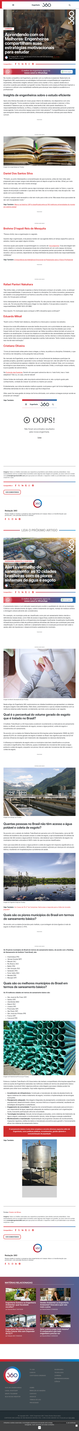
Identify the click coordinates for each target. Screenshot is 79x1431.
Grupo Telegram (11, 1393)
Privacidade (34, 1402)
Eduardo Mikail (12, 316)
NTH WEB (72, 1418)
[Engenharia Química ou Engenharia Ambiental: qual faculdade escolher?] (21, 1294)
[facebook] (15, 64)
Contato (33, 1393)
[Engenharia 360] (41, 5)
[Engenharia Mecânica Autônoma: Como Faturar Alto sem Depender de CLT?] (21, 1321)
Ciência (57, 1381)
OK (39, 1427)
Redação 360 (11, 511)
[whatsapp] (22, 64)
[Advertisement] (39, 127)
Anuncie (33, 1396)
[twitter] (19, 64)
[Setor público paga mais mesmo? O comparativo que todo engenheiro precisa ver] (55, 1321)
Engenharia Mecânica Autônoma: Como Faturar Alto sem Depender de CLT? (20, 1331)
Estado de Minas (15, 1212)
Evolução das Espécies (14, 372)
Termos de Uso (35, 1399)
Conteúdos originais (38, 1375)
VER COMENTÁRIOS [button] (12, 492)
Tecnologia (58, 1372)
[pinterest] (33, 64)
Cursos (32, 1372)
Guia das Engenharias (13, 1387)
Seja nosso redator (12, 1396)
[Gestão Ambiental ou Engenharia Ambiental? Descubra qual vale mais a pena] (55, 1294)
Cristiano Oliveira (14, 345)
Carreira (8, 29)
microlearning (54, 246)
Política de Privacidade (59, 1422)
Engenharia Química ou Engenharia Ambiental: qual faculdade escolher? (21, 1305)
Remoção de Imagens (37, 1390)
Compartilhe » (7, 64)
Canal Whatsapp (11, 1390)
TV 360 (32, 1369)
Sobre (32, 1387)
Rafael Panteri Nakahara (18, 284)
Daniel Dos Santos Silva (18, 173)
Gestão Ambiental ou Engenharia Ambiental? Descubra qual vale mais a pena (54, 1305)
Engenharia (58, 1369)
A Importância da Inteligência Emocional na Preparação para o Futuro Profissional (43, 260)
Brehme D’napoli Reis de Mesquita (24, 228)
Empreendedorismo (61, 1378)
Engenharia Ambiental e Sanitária (18, 561)
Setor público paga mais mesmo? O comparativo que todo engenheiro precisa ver (54, 1331)
